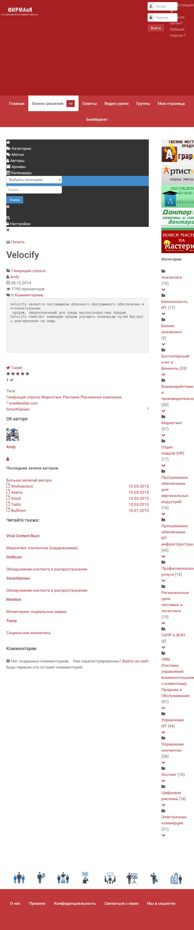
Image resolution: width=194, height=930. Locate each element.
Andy (14, 276)
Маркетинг (51, 397)
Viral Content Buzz (23, 535)
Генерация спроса (28, 270)
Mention (13, 599)
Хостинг (169, 774)
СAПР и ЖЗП (173, 635)
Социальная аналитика (28, 632)
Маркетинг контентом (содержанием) (42, 547)
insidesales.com (23, 403)
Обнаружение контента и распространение (46, 569)
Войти (156, 28)
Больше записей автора (29, 480)
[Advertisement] (92, 47)
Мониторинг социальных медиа (36, 611)
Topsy (11, 620)
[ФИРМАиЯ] (19, 12)
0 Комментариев (27, 295)
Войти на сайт (135, 661)
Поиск (15, 200)
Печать (18, 242)
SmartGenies (17, 409)
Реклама (71, 397)
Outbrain (14, 557)
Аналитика (171, 277)
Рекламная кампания (101, 397)
